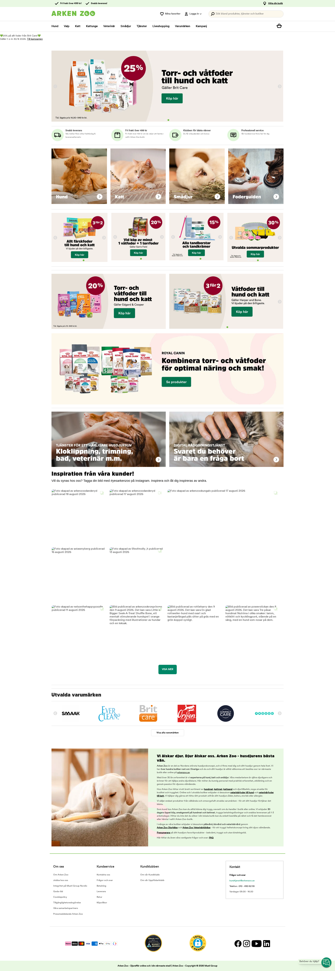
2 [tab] (168, 120)
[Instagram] (246, 943)
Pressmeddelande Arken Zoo (68, 914)
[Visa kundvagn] (280, 26)
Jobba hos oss (60, 880)
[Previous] (55, 86)
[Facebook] (238, 943)
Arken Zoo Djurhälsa (167, 828)
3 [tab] (80, 260)
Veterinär (109, 26)
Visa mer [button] (167, 669)
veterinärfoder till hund (242, 792)
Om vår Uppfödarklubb (152, 880)
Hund (54, 26)
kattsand (227, 789)
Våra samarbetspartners (65, 908)
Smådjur (126, 26)
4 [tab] (83, 260)
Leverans (101, 891)
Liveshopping (160, 26)
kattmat (218, 789)
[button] (78, 516)
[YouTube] (256, 943)
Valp (66, 26)
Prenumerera (163, 833)
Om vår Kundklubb (150, 875)
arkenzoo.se (183, 772)
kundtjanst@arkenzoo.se (242, 881)
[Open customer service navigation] (326, 962)
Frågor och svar (105, 880)
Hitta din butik (275, 3)
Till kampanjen (35, 39)
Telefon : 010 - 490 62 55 (242, 886)
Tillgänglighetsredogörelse (67, 903)
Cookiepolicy (60, 897)
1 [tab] (165, 120)
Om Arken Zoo (60, 875)
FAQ (211, 838)
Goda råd (58, 891)
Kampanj (201, 26)
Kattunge (92, 26)
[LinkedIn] (266, 943)
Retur (99, 897)
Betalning (101, 886)
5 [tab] (144, 259)
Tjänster (142, 26)
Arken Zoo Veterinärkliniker (197, 828)
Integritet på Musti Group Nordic (70, 886)
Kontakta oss (103, 875)
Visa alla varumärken (168, 733)
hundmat (208, 789)
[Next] (280, 86)
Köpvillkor (102, 903)
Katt (77, 26)
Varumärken (182, 26)
